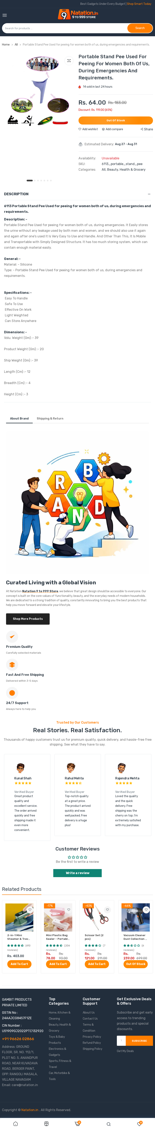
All (16, 44)
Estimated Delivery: (99, 144)
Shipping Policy (92, 1049)
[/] (38, 1110)
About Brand (19, 418)
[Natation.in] (79, 15)
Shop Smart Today (139, 4)
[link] (30, 909)
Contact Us (90, 1018)
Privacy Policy (92, 1037)
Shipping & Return (50, 418)
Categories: (87, 169)
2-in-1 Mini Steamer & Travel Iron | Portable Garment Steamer (19, 937)
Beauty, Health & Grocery (126, 169)
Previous (14, 797)
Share (148, 129)
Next (141, 797)
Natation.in (29, 1110)
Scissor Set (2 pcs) (94, 937)
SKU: (82, 164)
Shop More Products (28, 619)
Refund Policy (92, 1043)
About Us (89, 1012)
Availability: (87, 158)
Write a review (77, 873)
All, (104, 169)
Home (6, 44)
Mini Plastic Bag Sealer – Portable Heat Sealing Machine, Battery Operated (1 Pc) (57, 937)
